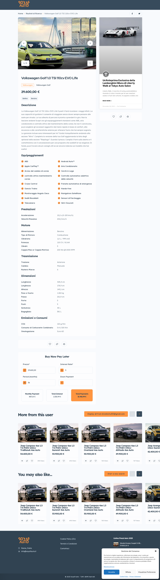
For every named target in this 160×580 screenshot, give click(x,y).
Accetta (111, 572)
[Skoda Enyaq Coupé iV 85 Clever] (116, 544)
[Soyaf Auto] (24, 4)
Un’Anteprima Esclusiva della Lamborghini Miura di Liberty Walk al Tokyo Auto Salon (119, 83)
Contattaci (64, 548)
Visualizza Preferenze (147, 572)
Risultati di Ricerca (34, 13)
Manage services (109, 566)
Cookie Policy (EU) (68, 539)
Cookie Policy (124, 576)
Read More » (107, 101)
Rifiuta (128, 572)
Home (20, 13)
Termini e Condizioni (68, 544)
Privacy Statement (135, 576)
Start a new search (116, 474)
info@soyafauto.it (28, 551)
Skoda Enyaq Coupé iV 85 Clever (130, 543)
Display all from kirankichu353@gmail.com (106, 414)
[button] (156, 551)
